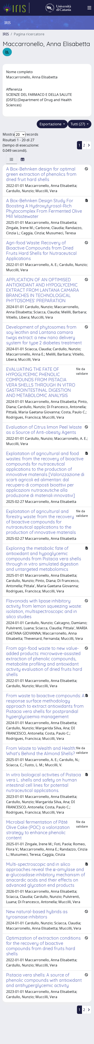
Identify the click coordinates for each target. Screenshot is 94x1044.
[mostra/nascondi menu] (89, 8)
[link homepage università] (58, 8)
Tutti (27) (78, 124)
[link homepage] (16, 8)
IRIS (6, 34)
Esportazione (51, 124)
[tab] (11, 159)
